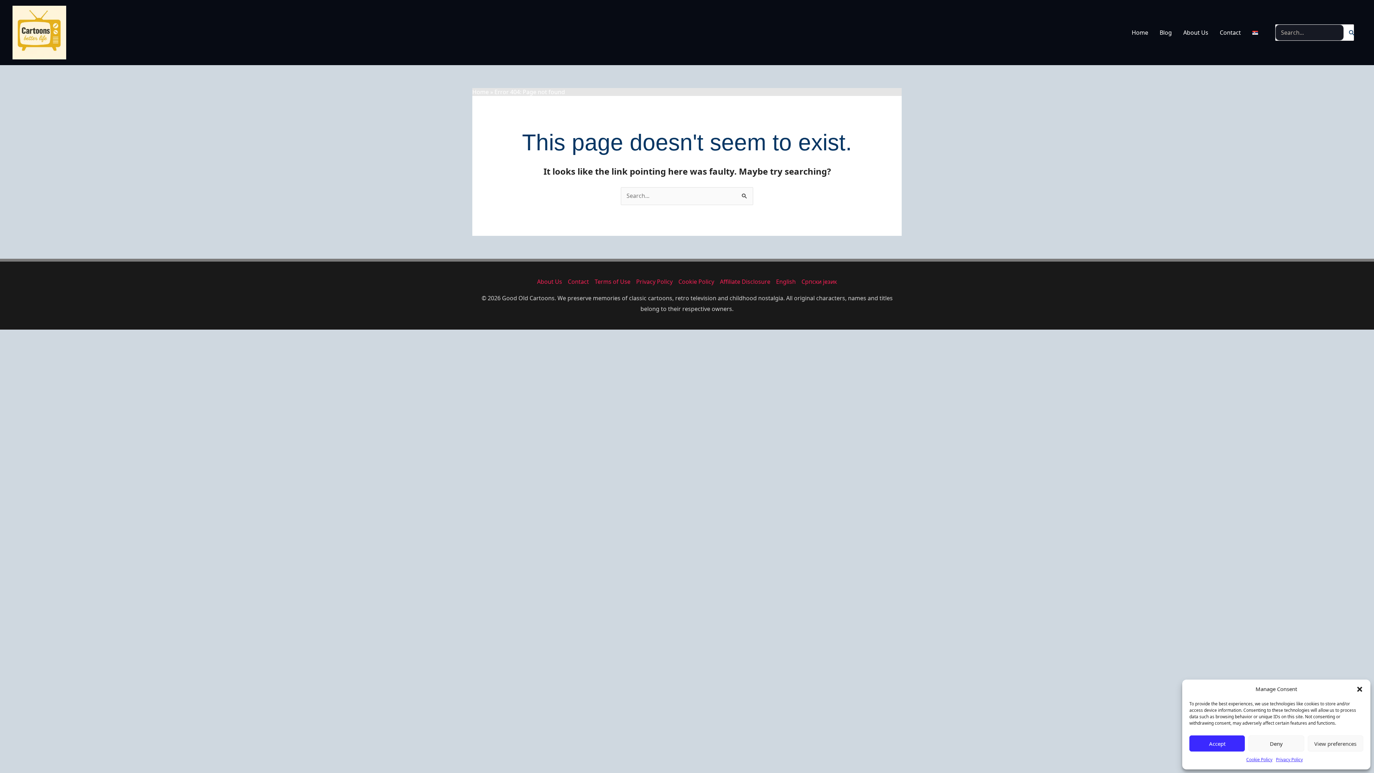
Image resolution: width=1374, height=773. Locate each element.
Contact (1230, 33)
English (786, 282)
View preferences (1335, 743)
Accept (1217, 743)
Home (1140, 33)
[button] (1359, 689)
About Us (1195, 33)
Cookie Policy (1259, 760)
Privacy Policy (1289, 760)
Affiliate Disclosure (745, 282)
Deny (1276, 743)
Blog (1166, 33)
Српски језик (819, 282)
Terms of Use (612, 282)
